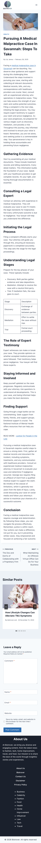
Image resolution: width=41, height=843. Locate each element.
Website (8, 713)
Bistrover (21, 772)
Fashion (20, 799)
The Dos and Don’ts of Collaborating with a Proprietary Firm (11, 555)
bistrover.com (12, 620)
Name (7, 692)
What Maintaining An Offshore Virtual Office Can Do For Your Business (30, 557)
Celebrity (21, 795)
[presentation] (20, 596)
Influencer (21, 816)
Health (6, 34)
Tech (19, 823)
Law (19, 819)
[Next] (35, 606)
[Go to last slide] (6, 606)
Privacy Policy (20, 785)
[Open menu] (36, 5)
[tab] (16, 630)
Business (21, 792)
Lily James (9, 59)
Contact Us (21, 776)
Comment (9, 661)
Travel (19, 826)
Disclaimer (20, 781)
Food (19, 802)
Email (7, 703)
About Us (20, 768)
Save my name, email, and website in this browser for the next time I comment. (20, 721)
